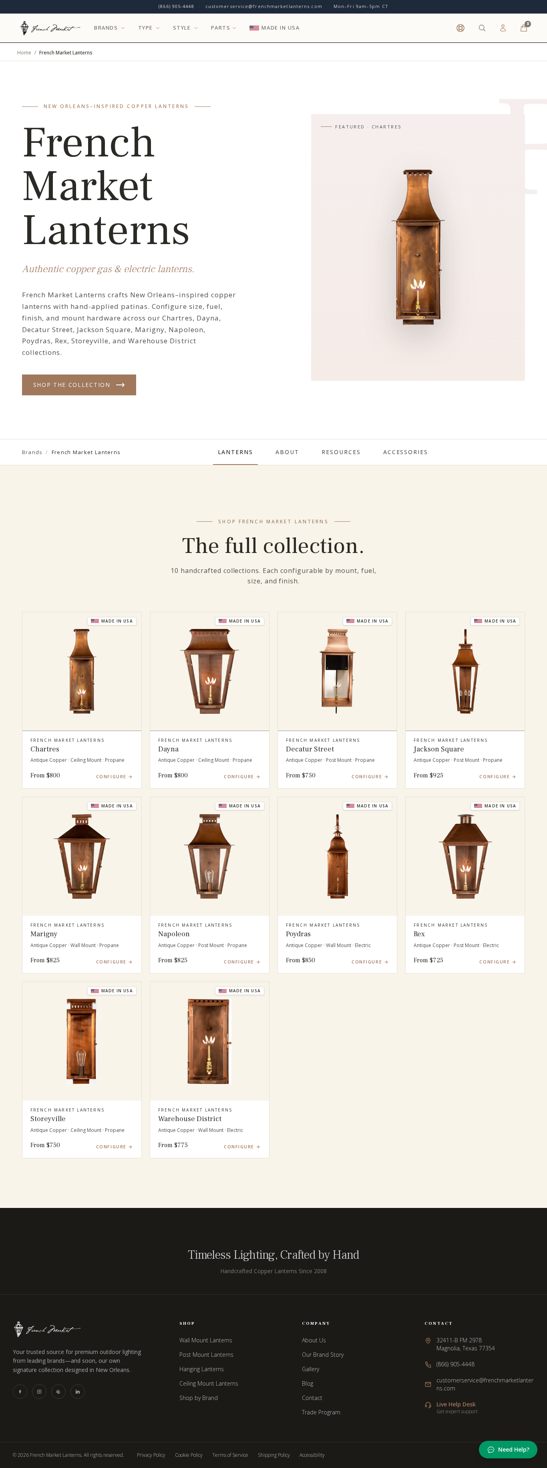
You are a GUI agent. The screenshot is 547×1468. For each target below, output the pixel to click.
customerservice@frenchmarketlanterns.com (263, 6)
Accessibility (312, 1455)
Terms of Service (230, 1455)
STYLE (182, 27)
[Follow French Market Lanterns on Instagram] (39, 1391)
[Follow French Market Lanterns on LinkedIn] (77, 1391)
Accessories (405, 452)
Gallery (310, 1369)
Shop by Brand (198, 1398)
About (287, 452)
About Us (314, 1340)
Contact (312, 1398)
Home (24, 53)
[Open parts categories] (234, 28)
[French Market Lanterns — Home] (50, 28)
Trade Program (321, 1412)
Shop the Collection (72, 385)
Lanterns (235, 452)
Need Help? (513, 1449)
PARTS (221, 27)
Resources (341, 452)
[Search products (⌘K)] (482, 28)
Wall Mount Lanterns (205, 1340)
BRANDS (106, 27)
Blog (307, 1383)
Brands (32, 452)
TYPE (145, 27)
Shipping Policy (274, 1455)
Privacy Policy (151, 1455)
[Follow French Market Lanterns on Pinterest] (58, 1391)
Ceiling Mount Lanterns (208, 1383)
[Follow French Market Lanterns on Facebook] (20, 1391)
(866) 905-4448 (176, 6)
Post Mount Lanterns (206, 1354)
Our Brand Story (323, 1354)
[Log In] (503, 28)
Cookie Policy (189, 1455)
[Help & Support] (460, 28)
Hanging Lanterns (201, 1369)
